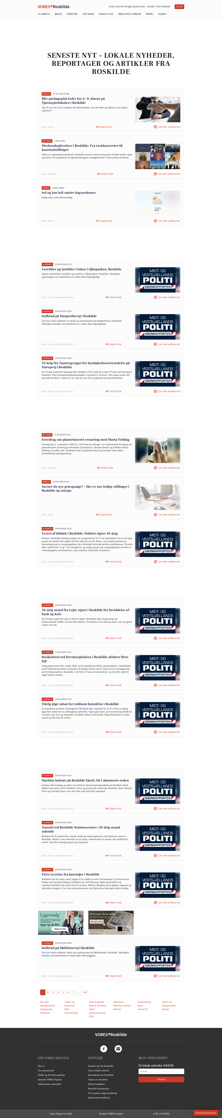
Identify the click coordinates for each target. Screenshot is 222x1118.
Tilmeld (179, 6)
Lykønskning (144, 1002)
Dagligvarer (46, 1009)
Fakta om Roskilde (98, 1079)
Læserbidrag (71, 1012)
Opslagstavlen (47, 1005)
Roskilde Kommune (98, 1088)
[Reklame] (60, 923)
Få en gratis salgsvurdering (102, 1093)
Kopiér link (106, 126)
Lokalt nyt (106, 14)
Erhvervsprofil (96, 1002)
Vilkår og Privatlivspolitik (51, 1075)
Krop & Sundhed (97, 1005)
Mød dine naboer (129, 14)
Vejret (162, 14)
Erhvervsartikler (96, 1084)
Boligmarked (169, 1005)
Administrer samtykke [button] (49, 1084)
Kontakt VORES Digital (49, 1079)
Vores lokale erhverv (98, 1070)
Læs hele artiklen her (169, 126)
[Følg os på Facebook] (103, 1048)
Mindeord (118, 1002)
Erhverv (72, 14)
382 (85, 992)
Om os (41, 1066)
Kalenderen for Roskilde (101, 1075)
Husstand (69, 1005)
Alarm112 (44, 14)
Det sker (88, 14)
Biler (67, 1009)
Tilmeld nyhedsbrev (205, 1112)
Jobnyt (165, 1009)
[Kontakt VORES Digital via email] (118, 1048)
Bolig (58, 14)
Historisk (45, 1012)
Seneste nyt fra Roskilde (100, 1066)
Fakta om (167, 1002)
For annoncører (46, 1070)
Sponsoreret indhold (99, 1097)
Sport (149, 14)
